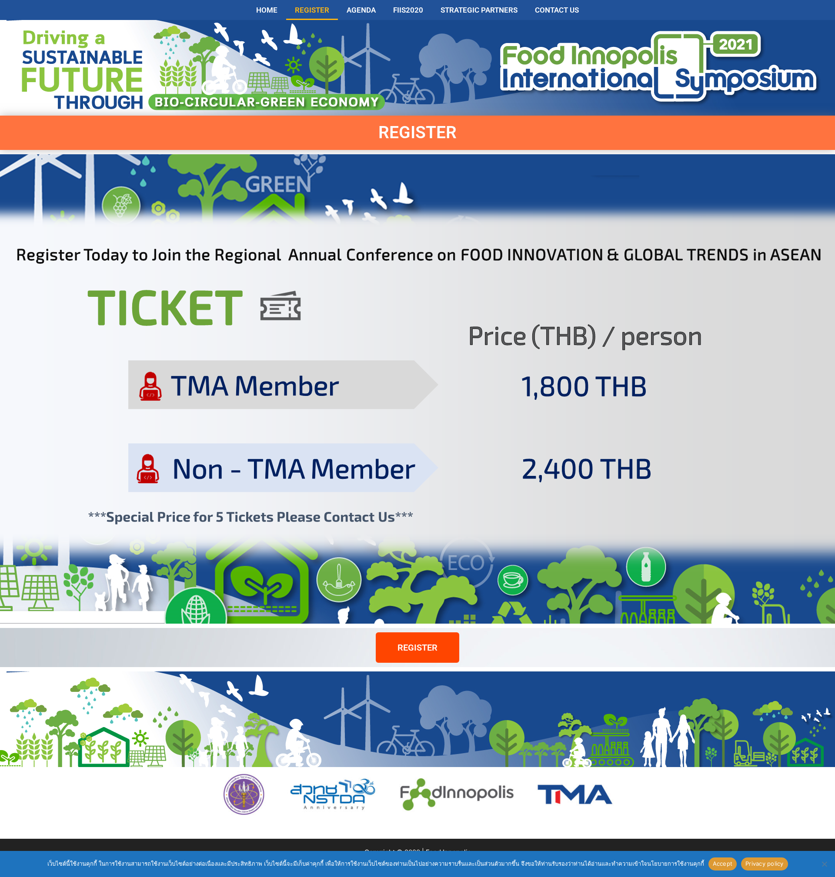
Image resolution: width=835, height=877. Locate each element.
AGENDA (361, 10)
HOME (266, 10)
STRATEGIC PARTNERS (479, 10)
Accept (723, 863)
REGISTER (312, 10)
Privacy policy (764, 863)
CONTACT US (557, 10)
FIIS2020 (408, 10)
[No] (824, 864)
